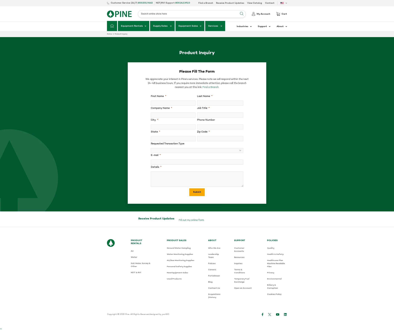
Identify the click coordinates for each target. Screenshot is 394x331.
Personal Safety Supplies (179, 266)
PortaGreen (214, 276)
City (153, 120)
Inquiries (238, 263)
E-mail (154, 155)
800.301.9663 (145, 3)
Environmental (274, 279)
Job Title (202, 108)
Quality (270, 248)
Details (155, 167)
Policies (212, 263)
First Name (157, 96)
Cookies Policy (274, 294)
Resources (239, 257)
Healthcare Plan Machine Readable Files (276, 263)
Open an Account (243, 288)
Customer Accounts (239, 250)
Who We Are (214, 248)
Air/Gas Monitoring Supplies (180, 260)
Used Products (174, 279)
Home (109, 34)
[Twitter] (269, 314)
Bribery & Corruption (272, 286)
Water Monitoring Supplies (180, 254)
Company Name (160, 108)
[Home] (112, 26)
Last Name (203, 96)
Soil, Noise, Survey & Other (140, 265)
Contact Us (214, 288)
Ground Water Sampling (179, 248)
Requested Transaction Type (167, 143)
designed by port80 (159, 314)
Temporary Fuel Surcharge (241, 280)
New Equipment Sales (177, 272)
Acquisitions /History (214, 296)
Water (134, 257)
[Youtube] (277, 314)
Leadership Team (213, 256)
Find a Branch (211, 87)
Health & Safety (275, 254)
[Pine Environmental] (119, 14)
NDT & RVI (136, 272)
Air (132, 251)
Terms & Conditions (239, 271)
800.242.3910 (182, 3)
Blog (210, 282)
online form (197, 220)
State (154, 132)
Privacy (270, 272)
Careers (212, 269)
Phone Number (206, 120)
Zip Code (202, 132)
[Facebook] (262, 314)
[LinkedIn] (285, 314)
